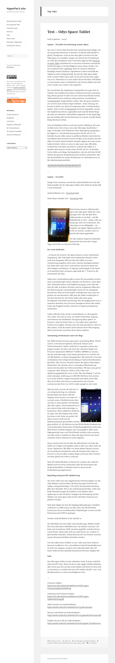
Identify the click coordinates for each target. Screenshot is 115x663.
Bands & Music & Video (14, 21)
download (66, 643)
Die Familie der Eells (13, 25)
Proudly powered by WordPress (57, 659)
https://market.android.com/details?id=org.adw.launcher (69, 607)
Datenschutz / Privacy (14, 45)
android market (58, 643)
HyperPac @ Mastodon (14, 125)
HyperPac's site (16, 8)
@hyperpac (10, 67)
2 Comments (93, 643)
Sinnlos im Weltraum (13, 135)
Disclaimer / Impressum (14, 42)
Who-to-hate (11, 39)
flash (71, 643)
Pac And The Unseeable (14, 131)
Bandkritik (10, 118)
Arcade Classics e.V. (13, 115)
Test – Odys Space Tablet (68, 31)
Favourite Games (12, 28)
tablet (83, 643)
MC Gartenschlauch (13, 128)
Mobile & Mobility (90, 641)
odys (75, 643)
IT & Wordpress (79, 641)
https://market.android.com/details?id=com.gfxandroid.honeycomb (74, 615)
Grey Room (10, 121)
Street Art (10, 32)
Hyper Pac (67, 641)
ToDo (8, 35)
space (79, 643)
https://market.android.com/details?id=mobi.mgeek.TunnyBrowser (74, 623)
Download (70, 193)
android (49, 643)
